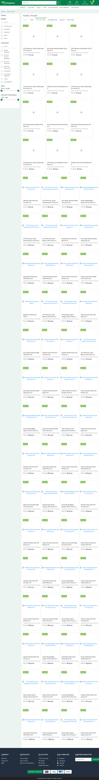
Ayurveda (31, 7)
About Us (4, 758)
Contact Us (70, 4)
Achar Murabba (53, 7)
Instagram (62, 761)
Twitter (61, 765)
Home (3, 11)
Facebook (61, 758)
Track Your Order (43, 758)
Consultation (75, 7)
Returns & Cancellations (27, 763)
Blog (2, 763)
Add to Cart (36, 58)
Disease (22, 7)
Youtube (61, 763)
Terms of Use (24, 761)
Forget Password (43, 765)
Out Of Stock (83, 134)
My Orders (42, 763)
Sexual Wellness (64, 7)
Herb (44, 7)
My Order (76, 4)
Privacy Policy (24, 758)
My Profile (42, 761)
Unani (39, 7)
